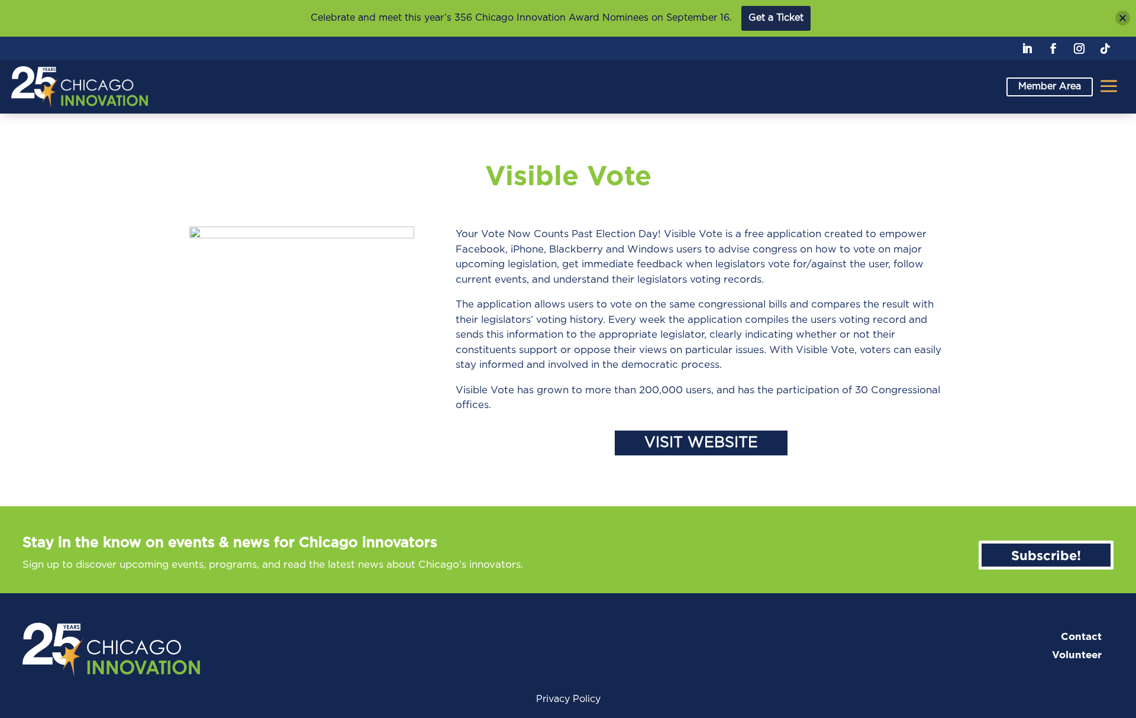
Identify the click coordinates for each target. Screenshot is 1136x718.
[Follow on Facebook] (1053, 48)
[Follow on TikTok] (1105, 48)
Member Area (1049, 86)
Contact (1081, 637)
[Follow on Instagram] (1079, 48)
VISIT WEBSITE (701, 442)
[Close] (1122, 18)
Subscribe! (1046, 555)
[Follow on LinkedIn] (1027, 48)
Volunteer (1077, 655)
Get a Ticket (775, 17)
